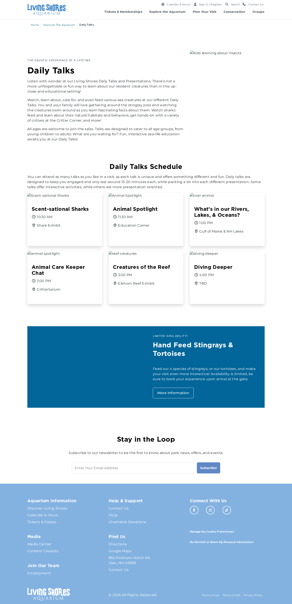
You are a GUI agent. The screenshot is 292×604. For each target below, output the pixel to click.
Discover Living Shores (47, 508)
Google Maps (120, 551)
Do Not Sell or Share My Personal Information (221, 542)
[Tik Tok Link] (227, 510)
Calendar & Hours (42, 515)
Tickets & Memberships (123, 12)
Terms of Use (210, 595)
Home (35, 24)
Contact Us (118, 508)
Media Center (39, 544)
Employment (39, 573)
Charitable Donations (127, 522)
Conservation (234, 12)
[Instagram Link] (210, 510)
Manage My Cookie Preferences (212, 531)
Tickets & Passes (41, 522)
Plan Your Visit (204, 12)
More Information (173, 393)
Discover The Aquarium (59, 24)
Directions (118, 544)
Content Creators (42, 551)
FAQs (113, 515)
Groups (258, 12)
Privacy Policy (253, 595)
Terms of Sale (231, 595)
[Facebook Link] (194, 510)
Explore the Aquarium (167, 12)
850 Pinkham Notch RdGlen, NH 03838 (129, 560)
